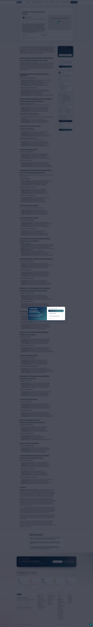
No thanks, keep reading (51, 318)
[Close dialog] (63, 308)
